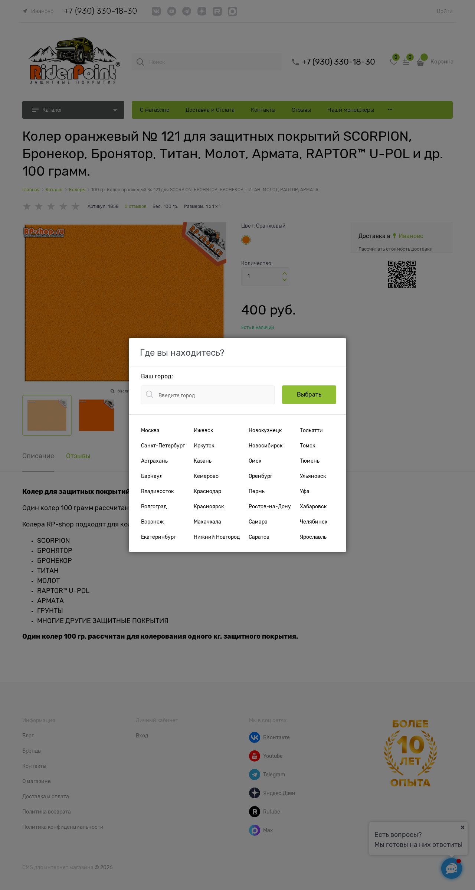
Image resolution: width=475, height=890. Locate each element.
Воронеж (152, 522)
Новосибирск (265, 446)
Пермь (257, 491)
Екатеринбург (158, 537)
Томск (307, 446)
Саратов (259, 537)
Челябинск (313, 522)
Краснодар (207, 491)
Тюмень (310, 461)
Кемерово (206, 476)
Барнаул (152, 476)
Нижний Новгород (217, 537)
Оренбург (260, 476)
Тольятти (311, 430)
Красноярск (209, 506)
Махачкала (207, 522)
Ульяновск (313, 476)
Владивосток (157, 491)
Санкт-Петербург (163, 446)
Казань (203, 461)
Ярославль (313, 537)
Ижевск (203, 430)
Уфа (304, 491)
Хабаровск (313, 506)
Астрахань (154, 461)
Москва (150, 430)
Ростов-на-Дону (270, 506)
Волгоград (154, 506)
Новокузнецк (265, 430)
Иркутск (204, 446)
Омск (255, 461)
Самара (258, 522)
